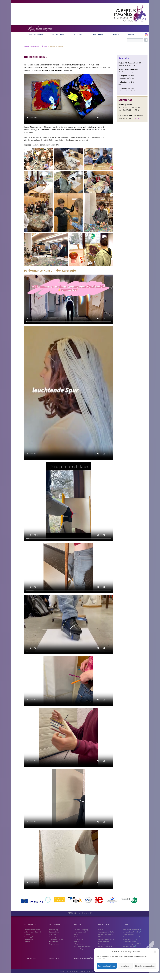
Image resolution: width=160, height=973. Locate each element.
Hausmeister (53, 941)
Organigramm (54, 944)
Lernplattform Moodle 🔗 (132, 932)
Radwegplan (28, 939)
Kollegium (52, 934)
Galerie (101, 929)
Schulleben (96, 34)
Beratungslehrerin (55, 937)
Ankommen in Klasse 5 (32, 932)
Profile (76, 937)
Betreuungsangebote (106, 934)
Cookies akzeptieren (106, 966)
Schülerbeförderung (130, 939)
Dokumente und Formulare (132, 937)
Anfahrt (27, 934)
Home (26, 46)
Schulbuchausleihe (129, 941)
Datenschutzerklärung (85, 958)
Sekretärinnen (54, 932)
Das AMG (77, 34)
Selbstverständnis (80, 932)
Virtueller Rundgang (81, 929)
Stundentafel (78, 939)
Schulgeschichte (79, 944)
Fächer (44, 46)
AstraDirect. (137, 118)
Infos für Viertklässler (32, 929)
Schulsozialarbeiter (56, 939)
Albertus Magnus (80, 949)
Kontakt (27, 941)
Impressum (54, 958)
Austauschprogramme (106, 939)
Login (131, 34)
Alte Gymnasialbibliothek (83, 946)
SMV (100, 937)
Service (115, 34)
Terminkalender (128, 934)
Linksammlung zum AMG (132, 944)
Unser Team (58, 34)
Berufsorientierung (105, 946)
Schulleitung (53, 929)
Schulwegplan (29, 937)
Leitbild (76, 941)
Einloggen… (30, 958)
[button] (155, 951)
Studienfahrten (103, 944)
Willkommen (36, 34)
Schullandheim (103, 941)
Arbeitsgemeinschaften (106, 932)
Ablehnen (125, 966)
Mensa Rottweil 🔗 (129, 946)
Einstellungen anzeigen (145, 966)
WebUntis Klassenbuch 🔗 (132, 929)
